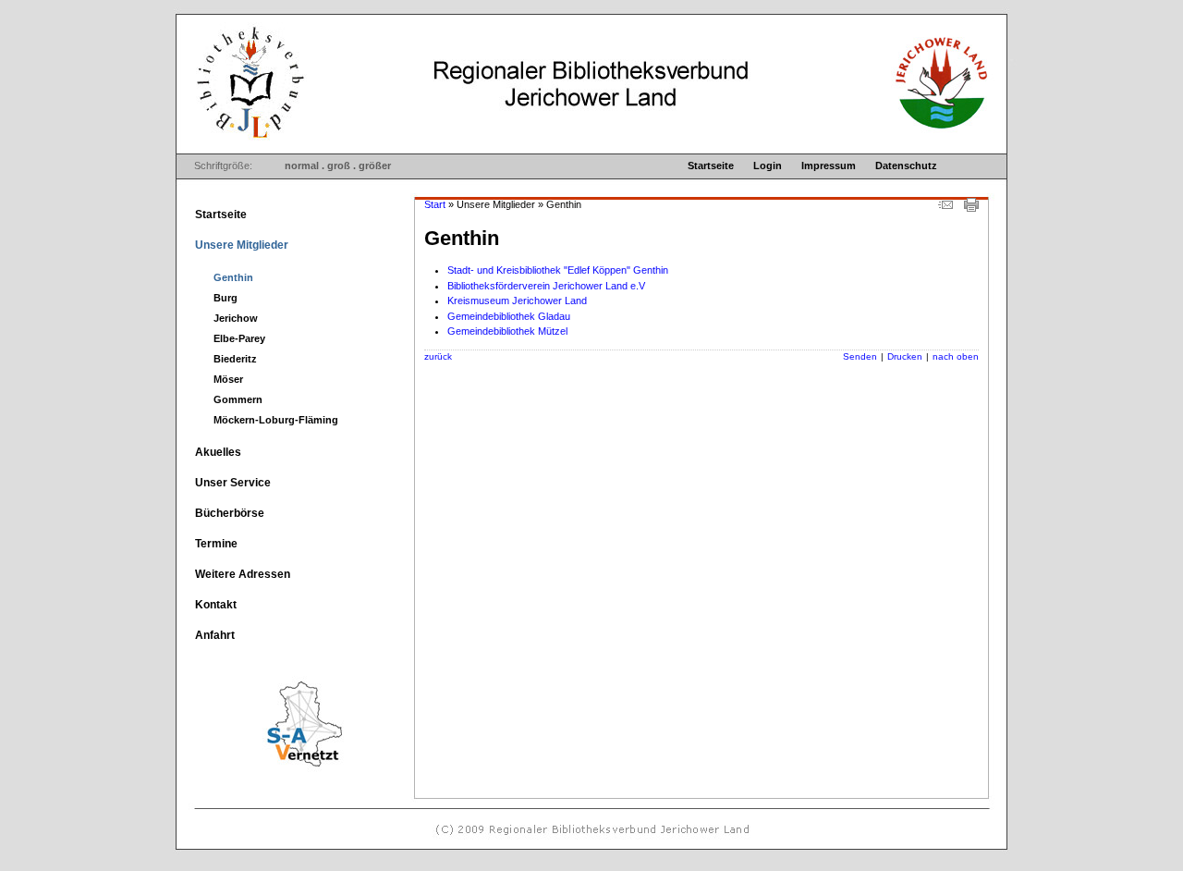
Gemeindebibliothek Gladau (508, 316)
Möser (228, 379)
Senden (860, 356)
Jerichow (235, 318)
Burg (225, 297)
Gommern (237, 399)
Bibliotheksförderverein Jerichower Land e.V (546, 285)
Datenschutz (906, 165)
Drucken (904, 356)
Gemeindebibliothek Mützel (507, 331)
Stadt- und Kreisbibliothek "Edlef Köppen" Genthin (557, 270)
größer (375, 165)
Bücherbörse (229, 513)
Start (434, 204)
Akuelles (218, 452)
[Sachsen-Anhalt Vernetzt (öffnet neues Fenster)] (271, 771)
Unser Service (233, 482)
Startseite (711, 165)
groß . (341, 165)
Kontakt (216, 604)
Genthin (233, 277)
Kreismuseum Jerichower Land (517, 300)
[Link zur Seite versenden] (945, 208)
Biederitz (235, 358)
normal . (304, 165)
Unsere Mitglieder (241, 245)
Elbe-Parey (239, 338)
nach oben (956, 356)
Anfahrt (215, 635)
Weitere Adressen (242, 574)
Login (767, 165)
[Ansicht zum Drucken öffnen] (971, 208)
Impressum (828, 165)
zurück (438, 356)
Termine (216, 543)
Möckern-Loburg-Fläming (275, 419)
